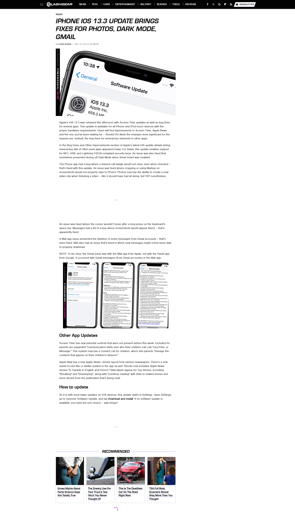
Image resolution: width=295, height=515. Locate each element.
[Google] (219, 4)
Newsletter (246, 4)
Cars (106, 4)
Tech (95, 4)
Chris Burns (65, 44)
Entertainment (125, 4)
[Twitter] (213, 4)
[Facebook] (207, 4)
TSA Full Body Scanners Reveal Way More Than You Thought (161, 493)
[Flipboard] (225, 4)
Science (162, 4)
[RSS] (231, 4)
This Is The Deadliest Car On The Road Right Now (130, 492)
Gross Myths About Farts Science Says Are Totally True (69, 492)
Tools (176, 4)
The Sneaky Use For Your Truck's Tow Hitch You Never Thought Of (99, 493)
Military (145, 4)
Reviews (190, 4)
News (82, 4)
